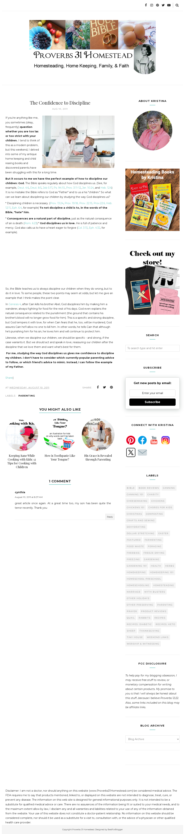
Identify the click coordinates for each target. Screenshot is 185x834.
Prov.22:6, (100, 203)
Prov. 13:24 (56, 203)
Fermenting (153, 540)
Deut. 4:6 (23, 187)
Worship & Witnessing (143, 643)
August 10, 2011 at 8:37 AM (29, 497)
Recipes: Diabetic (139, 624)
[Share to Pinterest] (111, 387)
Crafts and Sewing (141, 520)
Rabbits (144, 618)
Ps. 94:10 (59, 187)
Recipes (159, 618)
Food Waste (135, 546)
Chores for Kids (160, 507)
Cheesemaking (137, 501)
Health (156, 566)
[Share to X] (104, 387)
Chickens (158, 501)
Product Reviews (153, 611)
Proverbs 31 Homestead (83, 829)
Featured (134, 540)
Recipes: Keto (165, 624)
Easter (163, 533)
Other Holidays (138, 598)
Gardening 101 (137, 566)
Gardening (152, 559)
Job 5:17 (47, 187)
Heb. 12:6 (106, 187)
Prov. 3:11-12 (73, 187)
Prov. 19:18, (72, 203)
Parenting (26, 395)
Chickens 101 (136, 507)
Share (9, 377)
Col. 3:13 (83, 227)
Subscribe (152, 402)
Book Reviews (149, 488)
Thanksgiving (149, 631)
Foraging (155, 546)
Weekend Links (158, 637)
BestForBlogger (115, 829)
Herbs (169, 566)
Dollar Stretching (140, 533)
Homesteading (163, 585)
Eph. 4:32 (94, 227)
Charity (153, 494)
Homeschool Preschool (144, 579)
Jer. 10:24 (88, 187)
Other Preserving (140, 605)
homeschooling (138, 585)
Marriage (134, 592)
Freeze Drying (154, 553)
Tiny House (135, 637)
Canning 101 (135, 494)
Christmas (134, 514)
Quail (131, 618)
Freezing (133, 559)
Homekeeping (136, 572)
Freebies (133, 553)
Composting (154, 514)
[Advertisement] (35, 260)
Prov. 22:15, (86, 203)
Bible (131, 488)
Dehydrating (136, 527)
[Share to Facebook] (98, 387)
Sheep (131, 631)
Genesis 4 (15, 304)
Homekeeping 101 (162, 572)
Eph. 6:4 (17, 207)
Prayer (132, 611)
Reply (110, 516)
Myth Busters (155, 592)
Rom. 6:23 (30, 223)
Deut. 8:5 (36, 187)
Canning (169, 488)
